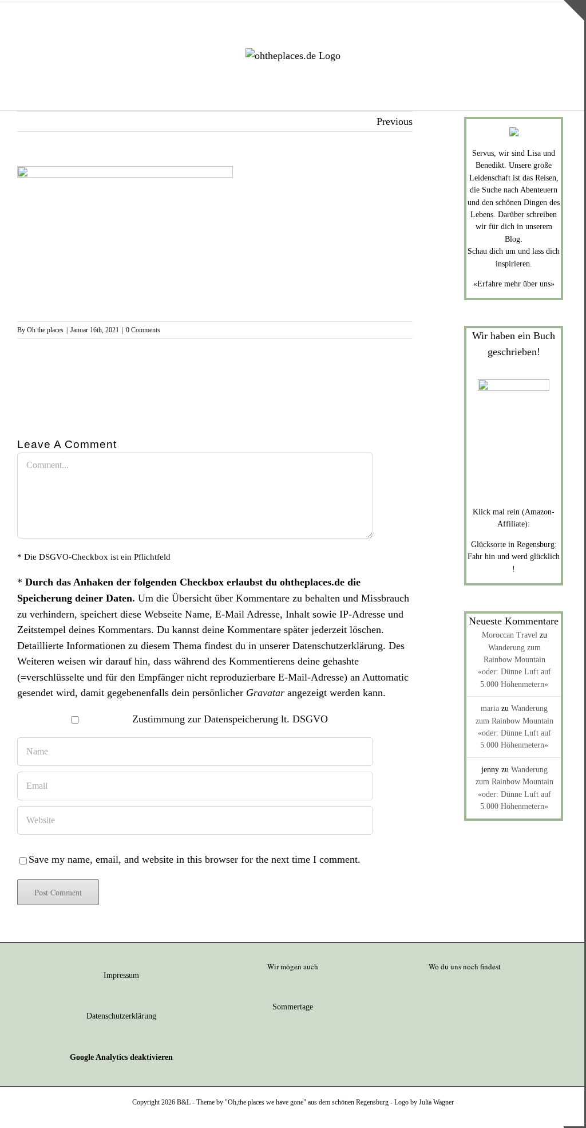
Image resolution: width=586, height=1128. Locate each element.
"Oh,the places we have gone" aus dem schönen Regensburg (307, 1102)
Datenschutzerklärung (337, 645)
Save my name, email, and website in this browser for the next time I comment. (195, 859)
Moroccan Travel (509, 635)
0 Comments (143, 330)
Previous (395, 121)
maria (490, 708)
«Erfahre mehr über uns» (514, 284)
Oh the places (45, 330)
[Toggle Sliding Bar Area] (574, 10)
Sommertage (292, 1007)
